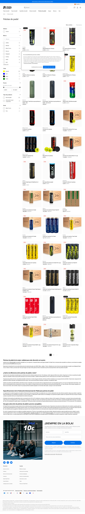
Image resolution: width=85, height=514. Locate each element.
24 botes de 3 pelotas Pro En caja (70, 129)
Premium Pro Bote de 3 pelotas (69, 182)
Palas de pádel (6, 11)
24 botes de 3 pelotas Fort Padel (29, 236)
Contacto (5, 476)
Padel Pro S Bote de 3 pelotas (29, 75)
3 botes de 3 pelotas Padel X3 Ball (30, 317)
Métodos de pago (23, 468)
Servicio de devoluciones (7, 473)
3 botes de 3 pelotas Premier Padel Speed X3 (52, 289)
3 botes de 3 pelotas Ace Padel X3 (70, 262)
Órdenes (4, 471)
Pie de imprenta (39, 490)
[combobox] (45, 7)
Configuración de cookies (7, 483)
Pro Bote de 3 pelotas (27, 129)
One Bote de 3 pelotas (47, 129)
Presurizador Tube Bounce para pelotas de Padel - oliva (32, 102)
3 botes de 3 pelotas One (28, 155)
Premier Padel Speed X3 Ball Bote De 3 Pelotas (30, 183)
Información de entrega (24, 471)
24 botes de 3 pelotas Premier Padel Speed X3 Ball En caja (32, 290)
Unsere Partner (5, 481)
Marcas (54, 11)
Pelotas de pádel (42, 11)
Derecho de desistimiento (24, 476)
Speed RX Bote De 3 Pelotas (48, 48)
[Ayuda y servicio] (74, 7)
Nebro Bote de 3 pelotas (48, 155)
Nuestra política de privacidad (50, 454)
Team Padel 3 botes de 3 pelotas (29, 262)
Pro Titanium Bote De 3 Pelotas (69, 48)
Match (24, 48)
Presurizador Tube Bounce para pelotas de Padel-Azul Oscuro (52, 318)
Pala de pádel (12, 362)
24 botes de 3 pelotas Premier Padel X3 (51, 209)
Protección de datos (18, 490)
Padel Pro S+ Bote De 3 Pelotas (49, 75)
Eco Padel (65, 209)
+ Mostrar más (5, 64)
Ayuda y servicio (6, 468)
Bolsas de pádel (33, 11)
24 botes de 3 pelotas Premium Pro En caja (51, 344)
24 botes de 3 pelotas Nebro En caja (70, 155)
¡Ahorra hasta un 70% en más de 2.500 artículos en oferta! (42, 1)
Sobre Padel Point (6, 478)
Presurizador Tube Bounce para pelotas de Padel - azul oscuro (52, 102)
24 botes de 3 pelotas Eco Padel (29, 209)
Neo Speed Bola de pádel (48, 182)
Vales (21, 481)
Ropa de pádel (14, 11)
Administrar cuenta (23, 478)
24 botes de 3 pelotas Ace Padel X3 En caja (52, 262)
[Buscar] (24, 7)
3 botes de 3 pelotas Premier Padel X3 (70, 289)
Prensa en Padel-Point (23, 483)
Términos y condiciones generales (30, 490)
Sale (59, 11)
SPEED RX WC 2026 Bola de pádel (70, 101)
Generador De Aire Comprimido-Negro (71, 344)
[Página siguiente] (57, 355)
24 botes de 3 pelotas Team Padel (70, 236)
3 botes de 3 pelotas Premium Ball (70, 317)
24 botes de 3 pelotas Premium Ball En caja (31, 344)
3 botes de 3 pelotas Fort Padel (49, 236)
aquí (32, 62)
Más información (59, 454)
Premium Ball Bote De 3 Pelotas (69, 75)
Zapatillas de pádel (23, 11)
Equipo (49, 11)
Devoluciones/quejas (23, 473)
